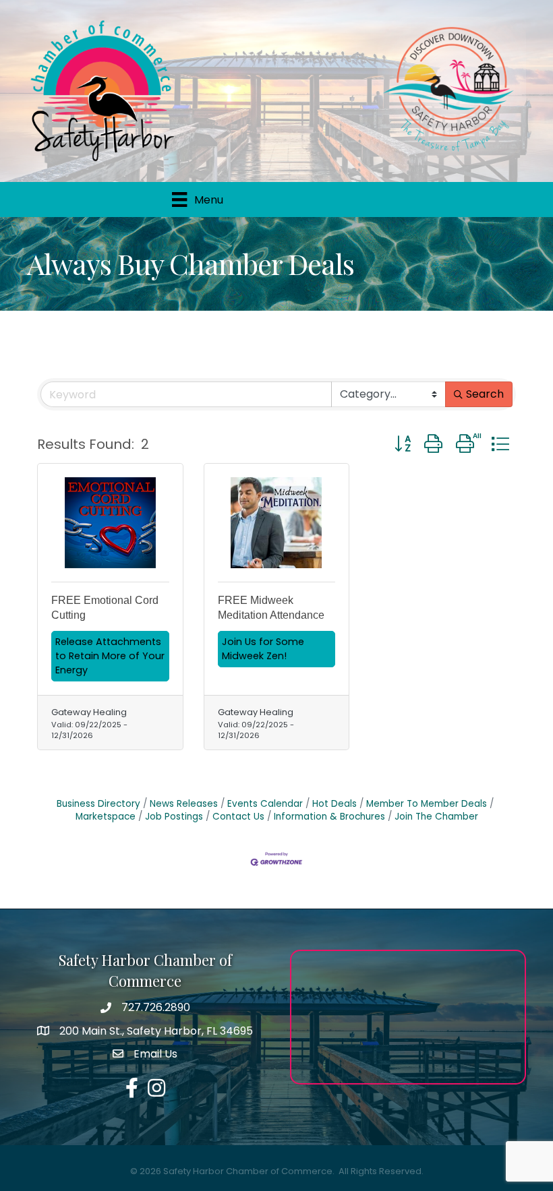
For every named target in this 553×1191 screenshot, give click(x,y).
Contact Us (238, 816)
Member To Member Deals (426, 803)
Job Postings (174, 816)
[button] (402, 444)
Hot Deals (334, 803)
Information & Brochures (329, 816)
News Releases (184, 803)
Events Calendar (265, 803)
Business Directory (98, 803)
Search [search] (485, 394)
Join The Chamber (436, 816)
